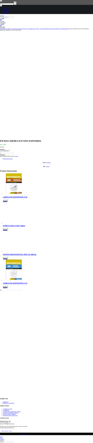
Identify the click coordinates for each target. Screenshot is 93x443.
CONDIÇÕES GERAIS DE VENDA (12, 411)
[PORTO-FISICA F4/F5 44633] (14, 222)
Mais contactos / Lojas (7, 431)
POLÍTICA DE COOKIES (9, 414)
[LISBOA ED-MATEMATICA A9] (14, 194)
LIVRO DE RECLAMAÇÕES (10, 415)
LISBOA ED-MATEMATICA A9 (15, 197)
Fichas (16, 156)
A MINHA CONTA (7, 409)
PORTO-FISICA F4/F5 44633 (14, 226)
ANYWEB (23, 434)
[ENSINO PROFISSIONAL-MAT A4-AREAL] (14, 251)
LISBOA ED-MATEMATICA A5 (15, 283)
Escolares (48, 162)
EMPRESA (5, 402)
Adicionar (3, 154)
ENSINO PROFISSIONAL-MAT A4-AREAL (20, 254)
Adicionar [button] (5, 201)
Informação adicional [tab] (8, 158)
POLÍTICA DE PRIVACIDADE (10, 413)
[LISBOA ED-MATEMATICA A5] (14, 280)
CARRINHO (6, 410)
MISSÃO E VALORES (8, 403)
